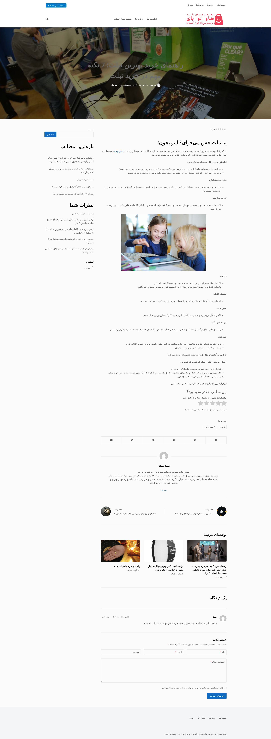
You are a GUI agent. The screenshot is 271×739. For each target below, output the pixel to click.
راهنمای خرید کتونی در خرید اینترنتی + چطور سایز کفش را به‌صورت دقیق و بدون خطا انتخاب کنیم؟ (209, 569)
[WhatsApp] (132, 440)
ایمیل (178, 652)
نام (222, 652)
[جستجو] (47, 19)
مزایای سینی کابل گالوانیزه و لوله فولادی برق (73, 186)
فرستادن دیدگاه (217, 696)
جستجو (90, 130)
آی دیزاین (89, 268)
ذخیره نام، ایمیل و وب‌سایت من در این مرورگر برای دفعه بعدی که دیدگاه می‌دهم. (192, 688)
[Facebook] (216, 440)
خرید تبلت (210, 427)
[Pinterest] (174, 440)
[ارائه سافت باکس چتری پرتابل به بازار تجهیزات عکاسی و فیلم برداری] (163, 551)
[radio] (224, 403)
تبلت (133, 85)
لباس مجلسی (78, 213)
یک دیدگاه (114, 85)
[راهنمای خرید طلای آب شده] (120, 551)
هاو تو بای (118, 151)
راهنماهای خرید (125, 85)
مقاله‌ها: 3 (163, 490)
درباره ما (210, 5)
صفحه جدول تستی (123, 19)
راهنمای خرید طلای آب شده (127, 566)
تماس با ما (200, 5)
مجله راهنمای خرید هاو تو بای (190, 734)
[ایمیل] (111, 440)
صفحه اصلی (221, 5)
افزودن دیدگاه (217, 662)
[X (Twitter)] (195, 440)
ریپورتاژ (190, 5)
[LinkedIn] (153, 440)
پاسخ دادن (105, 617)
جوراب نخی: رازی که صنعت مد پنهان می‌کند (73, 194)
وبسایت (135, 652)
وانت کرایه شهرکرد (85, 179)
